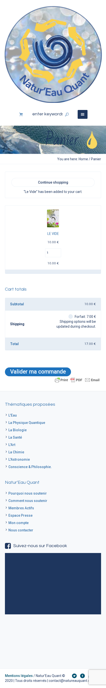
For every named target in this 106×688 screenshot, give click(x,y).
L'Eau (12, 415)
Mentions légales (19, 676)
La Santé (15, 437)
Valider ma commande (38, 371)
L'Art (11, 445)
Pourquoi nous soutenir (27, 493)
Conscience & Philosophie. (30, 467)
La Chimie (16, 452)
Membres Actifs (21, 508)
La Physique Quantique (26, 423)
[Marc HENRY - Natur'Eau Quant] (53, 54)
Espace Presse (20, 515)
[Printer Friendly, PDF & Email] (77, 379)
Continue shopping (53, 182)
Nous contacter (20, 530)
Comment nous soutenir (27, 501)
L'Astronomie (19, 459)
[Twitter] (74, 675)
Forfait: (85, 317)
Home (83, 159)
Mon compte (18, 523)
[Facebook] (82, 675)
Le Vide (53, 234)
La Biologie (17, 430)
